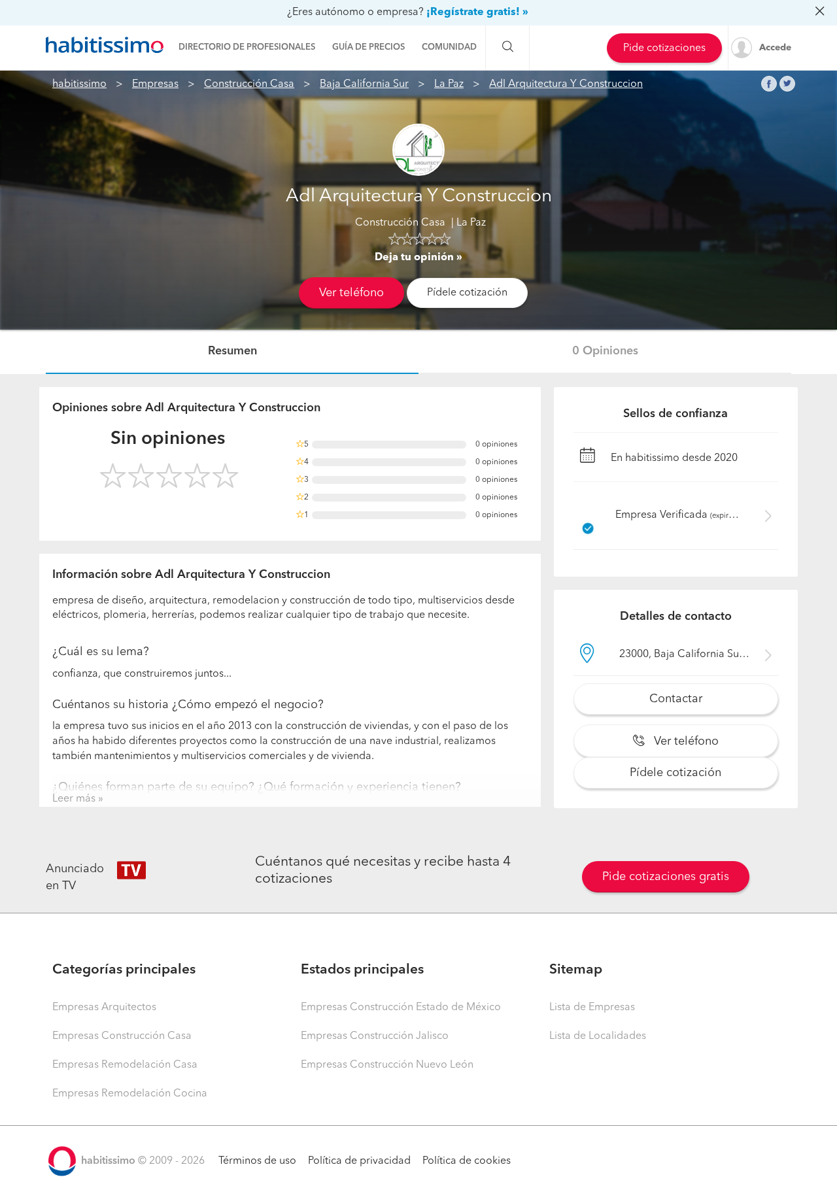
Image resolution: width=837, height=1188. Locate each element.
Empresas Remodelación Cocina (129, 1094)
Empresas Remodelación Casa (124, 1065)
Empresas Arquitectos (104, 1007)
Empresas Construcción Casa (122, 1036)
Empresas (155, 84)
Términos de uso (257, 1161)
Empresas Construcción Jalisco (375, 1036)
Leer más (73, 799)
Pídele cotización (467, 293)
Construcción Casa (249, 84)
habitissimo (79, 84)
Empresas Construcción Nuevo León (387, 1065)
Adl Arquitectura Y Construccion (566, 84)
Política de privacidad (359, 1161)
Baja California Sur (364, 84)
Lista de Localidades (597, 1036)
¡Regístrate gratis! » (477, 12)
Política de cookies (466, 1161)
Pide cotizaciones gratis (665, 877)
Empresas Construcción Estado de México (401, 1007)
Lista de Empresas (592, 1007)
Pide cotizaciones (664, 48)
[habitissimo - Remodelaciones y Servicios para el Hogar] (104, 45)
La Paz (449, 84)
